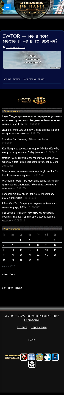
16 (30, 250)
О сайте (22, 327)
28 (13, 260)
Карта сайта (39, 327)
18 (46, 250)
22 (21, 255)
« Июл (5, 274)
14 (13, 250)
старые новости (37, 79)
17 (38, 250)
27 (4, 260)
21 (13, 255)
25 (46, 255)
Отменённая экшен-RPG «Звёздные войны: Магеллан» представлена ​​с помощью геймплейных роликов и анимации (30, 184)
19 (55, 250)
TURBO (18, 288)
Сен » (12, 274)
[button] (7, 7)
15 (21, 250)
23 (30, 255)
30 (30, 260)
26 (55, 255)
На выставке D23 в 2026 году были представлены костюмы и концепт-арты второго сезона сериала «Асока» (28, 217)
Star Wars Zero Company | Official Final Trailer (25, 139)
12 (55, 245)
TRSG (10, 288)
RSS (4, 288)
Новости (16, 79)
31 (38, 260)
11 (46, 245)
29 (21, 260)
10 (38, 245)
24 (38, 255)
